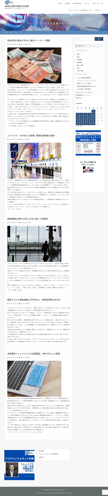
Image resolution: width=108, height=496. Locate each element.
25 (77, 123)
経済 (78, 57)
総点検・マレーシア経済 (84, 83)
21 (89, 120)
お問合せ (97, 10)
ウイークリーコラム (81, 74)
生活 (78, 68)
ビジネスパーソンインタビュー (84, 92)
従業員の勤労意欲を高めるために (86, 86)
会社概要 (67, 3)
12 (81, 117)
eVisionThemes (69, 493)
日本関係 (79, 59)
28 (89, 123)
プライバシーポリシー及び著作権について (80, 10)
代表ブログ (79, 98)
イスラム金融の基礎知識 (84, 77)
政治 (78, 54)
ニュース (87, 3)
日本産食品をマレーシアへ (83, 95)
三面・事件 (80, 71)
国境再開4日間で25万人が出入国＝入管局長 (27, 219)
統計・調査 (28, 44)
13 (85, 117)
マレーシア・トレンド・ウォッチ (86, 80)
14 (89, 117)
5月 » (81, 126)
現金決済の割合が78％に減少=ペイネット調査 (28, 40)
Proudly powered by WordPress (43, 493)
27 (85, 123)
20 (85, 120)
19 (81, 120)
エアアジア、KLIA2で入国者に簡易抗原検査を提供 (31, 135)
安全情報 (27, 139)
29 (93, 123)
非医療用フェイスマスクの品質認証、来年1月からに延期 (33, 353)
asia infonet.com (17, 6)
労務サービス (96, 3)
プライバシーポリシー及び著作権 (48, 454)
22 (93, 120)
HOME (60, 3)
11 (77, 117)
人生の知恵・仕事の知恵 (84, 89)
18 (77, 120)
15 (93, 117)
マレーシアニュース (81, 50)
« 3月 (77, 126)
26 (81, 123)
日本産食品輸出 (77, 3)
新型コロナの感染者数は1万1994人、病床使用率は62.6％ (34, 299)
